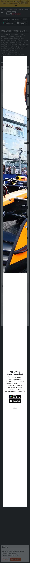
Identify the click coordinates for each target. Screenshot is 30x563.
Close (15, 408)
